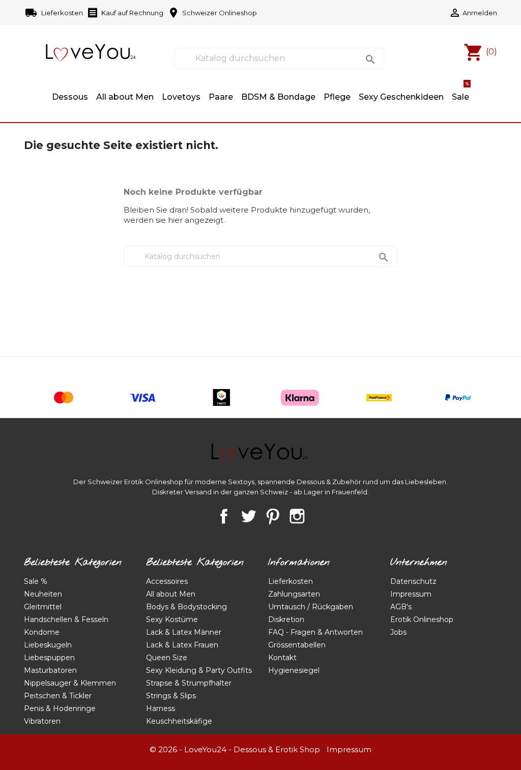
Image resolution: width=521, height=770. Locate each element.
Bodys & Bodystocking (186, 606)
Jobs (398, 632)
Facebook (224, 516)
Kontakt (282, 657)
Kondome (42, 632)
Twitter (248, 516)
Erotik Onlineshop (421, 619)
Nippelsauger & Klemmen (70, 683)
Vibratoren (42, 721)
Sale (460, 92)
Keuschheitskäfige (179, 721)
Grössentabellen (297, 644)
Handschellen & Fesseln (66, 619)
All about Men (125, 97)
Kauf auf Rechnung (124, 13)
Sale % (35, 581)
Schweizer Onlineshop (212, 13)
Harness (160, 708)
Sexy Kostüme (172, 619)
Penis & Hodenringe (60, 708)
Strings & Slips (171, 695)
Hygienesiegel (294, 670)
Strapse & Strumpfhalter (188, 683)
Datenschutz (413, 581)
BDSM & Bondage (278, 97)
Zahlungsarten (294, 594)
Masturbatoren (50, 670)
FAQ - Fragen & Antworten (315, 632)
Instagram (297, 516)
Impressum (410, 594)
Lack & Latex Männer (183, 632)
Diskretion (286, 619)
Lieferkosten (54, 13)
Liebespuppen (49, 657)
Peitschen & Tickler (58, 695)
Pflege (337, 97)
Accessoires (167, 581)
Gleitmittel (43, 606)
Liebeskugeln (48, 644)
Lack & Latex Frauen (182, 644)
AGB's (401, 606)
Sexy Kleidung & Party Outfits (199, 670)
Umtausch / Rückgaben (310, 606)
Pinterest (273, 516)
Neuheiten (43, 594)
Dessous (70, 97)
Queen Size (166, 657)
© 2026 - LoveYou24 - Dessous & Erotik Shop (235, 749)
